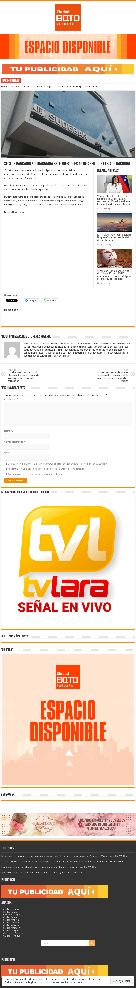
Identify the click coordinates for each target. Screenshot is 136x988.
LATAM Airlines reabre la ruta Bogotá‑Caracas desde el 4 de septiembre (114, 237)
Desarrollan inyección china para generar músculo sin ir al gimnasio (35, 872)
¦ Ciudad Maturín (10, 920)
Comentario (11, 399)
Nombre (9, 430)
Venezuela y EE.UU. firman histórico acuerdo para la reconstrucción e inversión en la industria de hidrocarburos (114, 200)
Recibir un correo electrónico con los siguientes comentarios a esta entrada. (46, 469)
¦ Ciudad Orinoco (10, 917)
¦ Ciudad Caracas (10, 909)
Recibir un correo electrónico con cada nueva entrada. (35, 474)
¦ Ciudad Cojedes (10, 922)
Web (6, 452)
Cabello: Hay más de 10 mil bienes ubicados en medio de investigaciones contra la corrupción (23, 375)
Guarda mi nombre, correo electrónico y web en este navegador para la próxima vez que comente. (58, 463)
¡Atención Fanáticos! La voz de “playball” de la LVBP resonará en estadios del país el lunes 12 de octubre (114, 274)
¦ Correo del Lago (10, 914)
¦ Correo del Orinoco (12, 933)
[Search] (92, 943)
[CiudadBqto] (68, 16)
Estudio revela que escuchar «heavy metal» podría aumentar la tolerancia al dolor (42, 867)
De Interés (16, 86)
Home (6, 86)
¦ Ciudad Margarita (11, 930)
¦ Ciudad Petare (9, 912)
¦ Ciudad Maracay (10, 928)
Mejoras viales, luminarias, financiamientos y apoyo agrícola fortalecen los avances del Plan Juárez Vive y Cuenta (58, 856)
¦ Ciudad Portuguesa (12, 936)
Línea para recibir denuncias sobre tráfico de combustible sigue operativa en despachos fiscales (112, 375)
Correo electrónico (14, 441)
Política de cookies (74, 982)
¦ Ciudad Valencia (10, 925)
